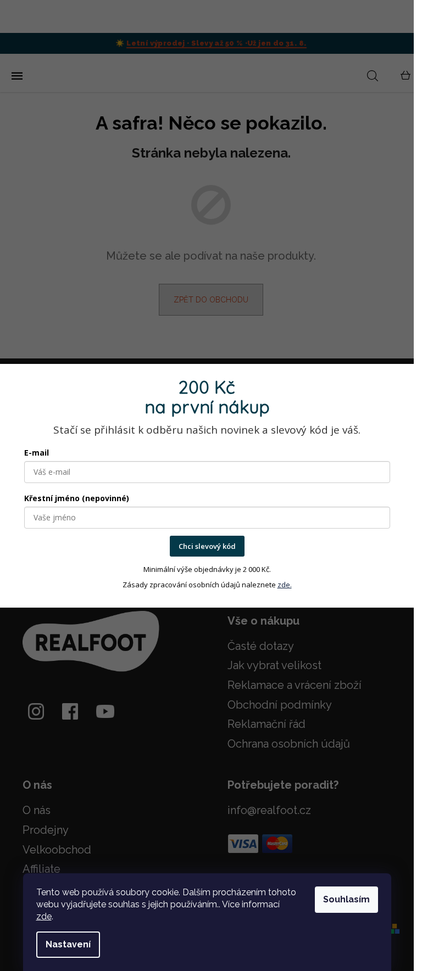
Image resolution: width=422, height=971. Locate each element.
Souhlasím (346, 899)
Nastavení (68, 944)
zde (44, 916)
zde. (284, 585)
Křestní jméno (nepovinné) (76, 498)
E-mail (36, 452)
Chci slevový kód (207, 546)
